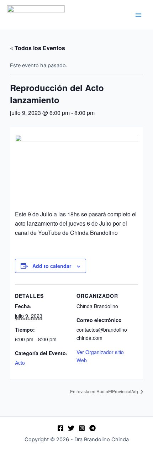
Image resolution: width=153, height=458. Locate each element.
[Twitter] (71, 428)
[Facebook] (60, 428)
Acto (20, 362)
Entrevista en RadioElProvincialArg (104, 391)
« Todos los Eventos (37, 48)
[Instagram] (82, 428)
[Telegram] (92, 428)
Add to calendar (51, 265)
